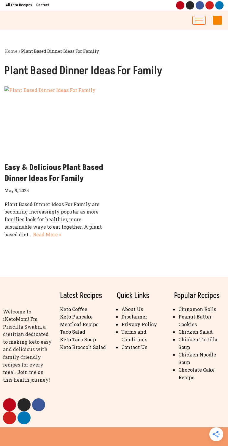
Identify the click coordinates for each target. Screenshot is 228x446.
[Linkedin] (219, 5)
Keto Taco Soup (78, 339)
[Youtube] (209, 5)
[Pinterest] (180, 5)
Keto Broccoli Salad (83, 347)
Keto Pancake (76, 316)
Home (11, 51)
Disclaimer (134, 316)
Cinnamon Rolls (197, 309)
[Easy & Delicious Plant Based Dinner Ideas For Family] (57, 121)
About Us (132, 309)
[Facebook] (200, 5)
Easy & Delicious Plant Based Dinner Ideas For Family (53, 173)
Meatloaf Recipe (79, 324)
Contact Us (134, 347)
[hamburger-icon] (199, 20)
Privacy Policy (139, 324)
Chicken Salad (195, 332)
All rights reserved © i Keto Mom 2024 (114, 440)
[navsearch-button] (217, 20)
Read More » (47, 234)
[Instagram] (190, 5)
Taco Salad (72, 332)
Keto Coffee (73, 309)
